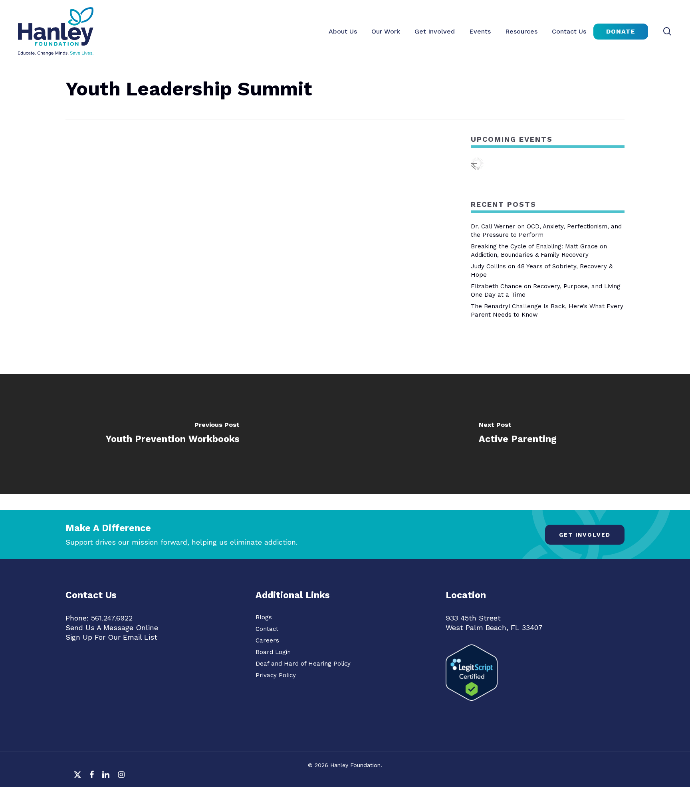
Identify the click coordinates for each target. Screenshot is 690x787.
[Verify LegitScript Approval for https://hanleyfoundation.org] (472, 704)
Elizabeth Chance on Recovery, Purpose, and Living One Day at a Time (546, 290)
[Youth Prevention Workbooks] (172, 434)
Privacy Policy (276, 675)
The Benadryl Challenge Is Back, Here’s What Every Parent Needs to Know (547, 310)
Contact (267, 628)
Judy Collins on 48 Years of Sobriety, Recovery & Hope (542, 270)
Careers (267, 640)
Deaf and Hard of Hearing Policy (303, 663)
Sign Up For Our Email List (111, 637)
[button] (585, 535)
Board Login (273, 652)
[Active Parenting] (517, 434)
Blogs (264, 617)
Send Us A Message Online (111, 627)
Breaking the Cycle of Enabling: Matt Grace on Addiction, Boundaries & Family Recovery (539, 250)
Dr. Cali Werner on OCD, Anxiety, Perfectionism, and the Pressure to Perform (546, 230)
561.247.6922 (112, 618)
